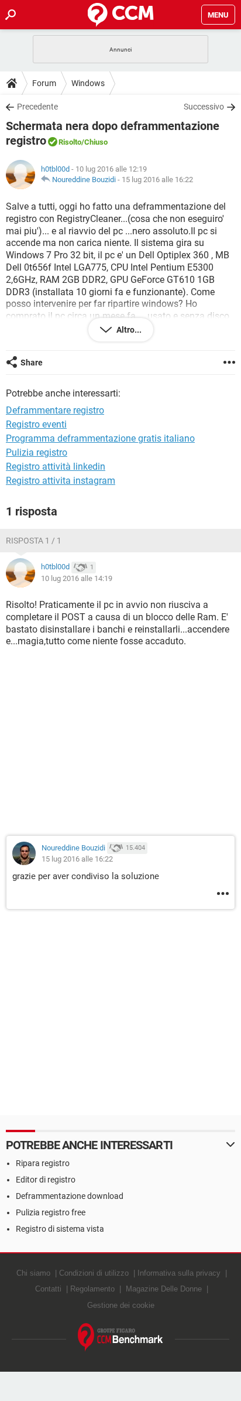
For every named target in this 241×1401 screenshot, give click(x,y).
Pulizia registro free (50, 1212)
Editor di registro (45, 1179)
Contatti (48, 1288)
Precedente (37, 106)
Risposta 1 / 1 (33, 540)
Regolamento (92, 1288)
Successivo (204, 106)
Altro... (128, 329)
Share (31, 362)
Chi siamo (33, 1273)
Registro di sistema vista (60, 1228)
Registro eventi (36, 424)
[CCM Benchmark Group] (120, 1337)
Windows (88, 83)
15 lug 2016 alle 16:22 (157, 179)
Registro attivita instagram (60, 480)
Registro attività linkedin (55, 466)
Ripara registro (43, 1163)
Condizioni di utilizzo (94, 1273)
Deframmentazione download (69, 1196)
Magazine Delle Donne (164, 1288)
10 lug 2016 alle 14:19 (76, 578)
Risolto (69, 142)
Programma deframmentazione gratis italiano (100, 438)
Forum (44, 83)
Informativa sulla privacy (179, 1273)
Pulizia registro (36, 452)
